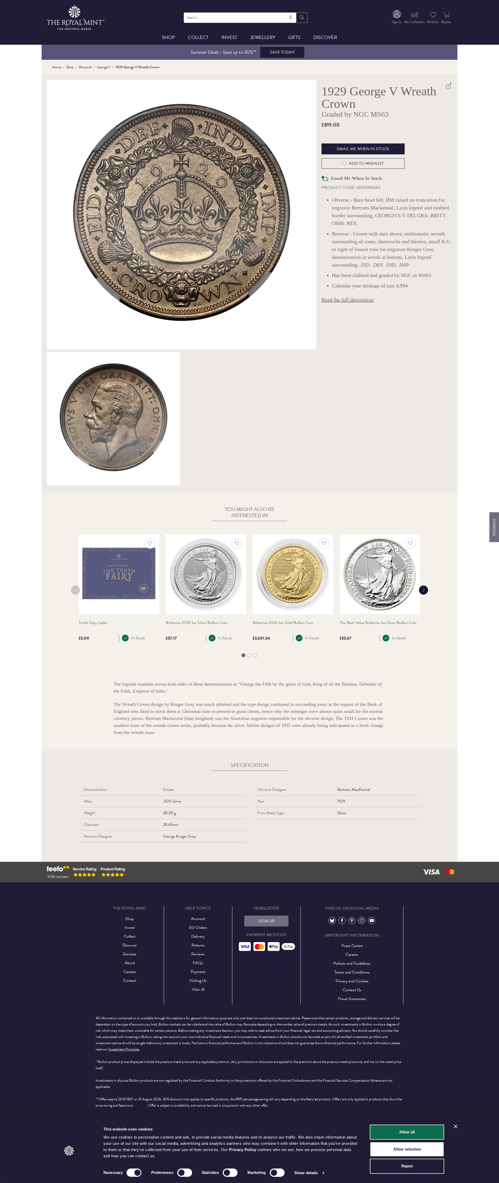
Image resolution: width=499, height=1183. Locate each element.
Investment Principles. (124, 1049)
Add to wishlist (366, 163)
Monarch (85, 67)
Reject (407, 1166)
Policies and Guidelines (351, 963)
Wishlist (433, 22)
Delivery (198, 936)
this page (140, 1105)
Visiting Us (198, 980)
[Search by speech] (290, 18)
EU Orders (198, 927)
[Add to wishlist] (150, 543)
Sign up (266, 921)
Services (129, 954)
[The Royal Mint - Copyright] (76, 16)
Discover (325, 37)
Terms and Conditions (352, 972)
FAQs (198, 963)
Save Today (282, 52)
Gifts (294, 37)
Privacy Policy (243, 1149)
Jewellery (262, 37)
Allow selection (407, 1149)
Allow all (407, 1132)
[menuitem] (397, 17)
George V (103, 67)
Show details (306, 1173)
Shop (168, 37)
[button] (243, 655)
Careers (129, 972)
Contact (129, 980)
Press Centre (352, 946)
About (129, 963)
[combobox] (240, 17)
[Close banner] (455, 1126)
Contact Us (352, 990)
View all (198, 989)
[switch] (184, 1172)
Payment (198, 972)
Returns (198, 945)
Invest (229, 37)
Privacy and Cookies (352, 981)
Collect (198, 37)
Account (198, 919)
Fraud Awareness (352, 999)
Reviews (198, 954)
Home (56, 67)
